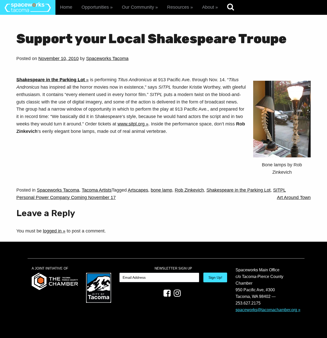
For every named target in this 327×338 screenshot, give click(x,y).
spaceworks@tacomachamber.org (266, 309)
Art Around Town (294, 197)
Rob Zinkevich (189, 190)
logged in (52, 231)
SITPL (279, 190)
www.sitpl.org (131, 123)
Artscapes (138, 190)
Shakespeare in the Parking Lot (238, 190)
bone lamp (161, 190)
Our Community (138, 7)
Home (66, 7)
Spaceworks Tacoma (107, 58)
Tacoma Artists (97, 190)
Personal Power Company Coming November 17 (66, 197)
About (208, 7)
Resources (178, 7)
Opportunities (95, 7)
